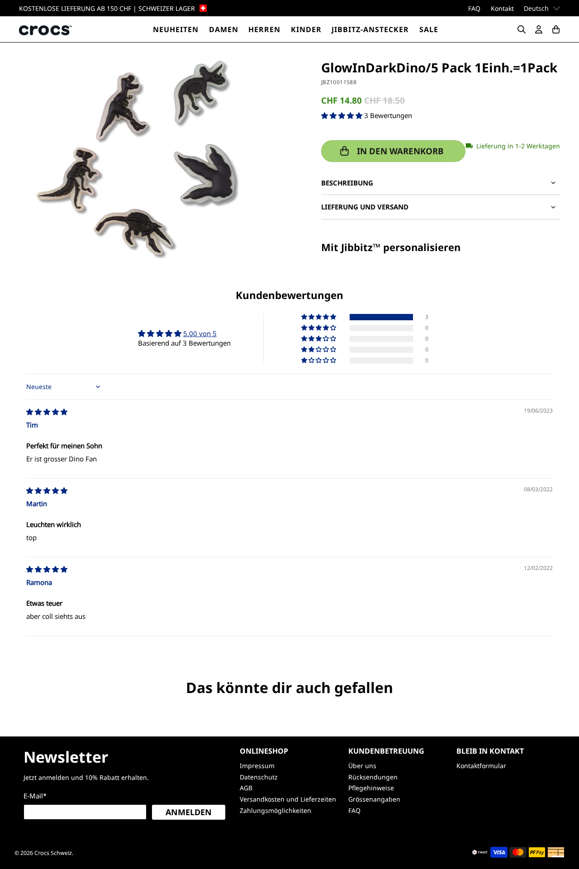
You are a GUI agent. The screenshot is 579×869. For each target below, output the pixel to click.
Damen (223, 29)
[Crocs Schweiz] (46, 29)
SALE (428, 29)
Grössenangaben (374, 799)
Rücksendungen (373, 777)
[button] (341, 115)
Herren (264, 29)
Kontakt (502, 8)
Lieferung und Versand (364, 206)
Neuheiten (176, 29)
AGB (246, 788)
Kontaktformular (481, 765)
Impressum (257, 765)
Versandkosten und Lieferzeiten (288, 799)
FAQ (474, 8)
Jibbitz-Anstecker (370, 29)
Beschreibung (347, 182)
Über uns (362, 765)
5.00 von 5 (200, 333)
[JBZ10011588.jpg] (138, 160)
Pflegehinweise (371, 788)
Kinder (306, 29)
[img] (46, 411)
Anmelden (189, 812)
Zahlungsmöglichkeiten (275, 810)
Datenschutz (259, 777)
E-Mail (35, 795)
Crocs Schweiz (53, 853)
